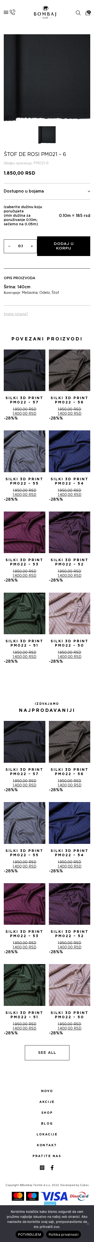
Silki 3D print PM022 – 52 (69, 562)
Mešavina (30, 293)
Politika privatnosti (63, 1234)
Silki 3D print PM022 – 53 (24, 562)
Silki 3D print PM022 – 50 (69, 643)
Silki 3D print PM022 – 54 (69, 481)
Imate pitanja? (16, 314)
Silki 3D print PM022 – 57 (24, 400)
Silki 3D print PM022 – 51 (24, 643)
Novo (47, 1091)
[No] (87, 1223)
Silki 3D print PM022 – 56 (69, 400)
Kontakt (47, 1145)
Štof (55, 293)
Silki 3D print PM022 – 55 (24, 481)
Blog (47, 1123)
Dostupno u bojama (24, 191)
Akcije (46, 1101)
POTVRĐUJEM (29, 1234)
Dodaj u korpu (64, 246)
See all (47, 1053)
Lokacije (47, 1134)
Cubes (84, 1185)
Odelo (44, 293)
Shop (47, 1112)
